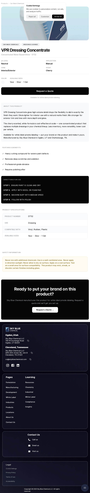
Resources (29, 382)
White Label (11, 397)
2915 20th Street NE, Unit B (16, 353)
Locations (10, 412)
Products (4, 3)
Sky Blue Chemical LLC (14, 338)
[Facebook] (13, 365)
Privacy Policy (11, 472)
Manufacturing (12, 387)
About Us (9, 417)
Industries (10, 402)
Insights (28, 407)
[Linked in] (18, 365)
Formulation (11, 382)
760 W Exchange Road (14, 341)
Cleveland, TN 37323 (13, 355)
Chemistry (29, 387)
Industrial (29, 392)
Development (11, 392)
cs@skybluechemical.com (16, 359)
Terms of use (10, 477)
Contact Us (10, 422)
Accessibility (10, 481)
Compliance (30, 402)
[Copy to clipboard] (28, 340)
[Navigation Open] (85, 488)
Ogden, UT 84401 (12, 343)
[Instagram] (7, 365)
